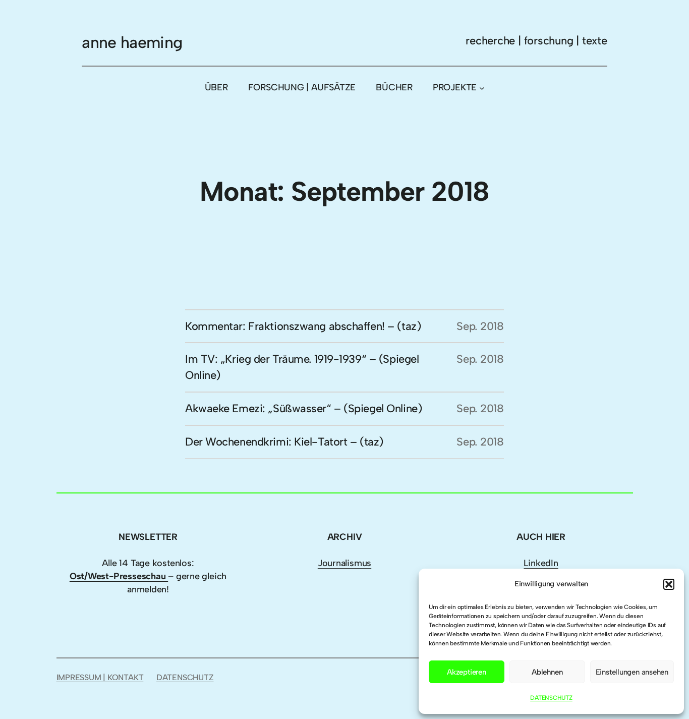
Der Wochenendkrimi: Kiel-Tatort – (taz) (284, 442)
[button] (669, 584)
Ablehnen (547, 672)
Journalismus (344, 563)
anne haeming (132, 42)
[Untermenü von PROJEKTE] (482, 87)
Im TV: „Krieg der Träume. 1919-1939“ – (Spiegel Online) (302, 367)
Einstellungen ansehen (632, 672)
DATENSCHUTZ (551, 697)
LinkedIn (541, 563)
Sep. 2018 (480, 326)
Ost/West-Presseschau (119, 576)
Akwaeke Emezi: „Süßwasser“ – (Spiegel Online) (303, 408)
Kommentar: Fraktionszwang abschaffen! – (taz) (303, 326)
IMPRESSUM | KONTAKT (100, 677)
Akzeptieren (466, 672)
